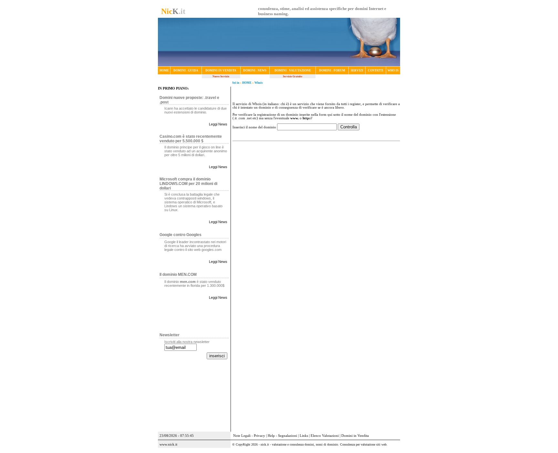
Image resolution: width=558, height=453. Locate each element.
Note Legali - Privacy (249, 435)
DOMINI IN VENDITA (220, 70)
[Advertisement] (316, 175)
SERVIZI (357, 70)
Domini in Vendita (355, 435)
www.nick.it (168, 444)
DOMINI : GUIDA (185, 70)
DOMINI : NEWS (254, 70)
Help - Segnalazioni (282, 435)
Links (304, 435)
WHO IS (393, 70)
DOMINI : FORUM (332, 70)
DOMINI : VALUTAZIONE (292, 70)
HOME (164, 70)
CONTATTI (375, 70)
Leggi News (218, 124)
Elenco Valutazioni (325, 435)
